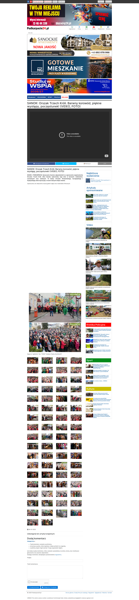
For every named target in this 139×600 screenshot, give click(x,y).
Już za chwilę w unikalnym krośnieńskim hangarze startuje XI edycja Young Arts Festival (101, 213)
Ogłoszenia (72, 29)
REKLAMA (65, 97)
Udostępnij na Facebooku (42, 163)
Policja (93, 29)
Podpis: (29, 557)
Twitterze (66, 163)
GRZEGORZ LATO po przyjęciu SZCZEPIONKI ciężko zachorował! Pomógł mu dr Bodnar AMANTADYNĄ (101, 366)
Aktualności (62, 1)
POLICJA (57, 97)
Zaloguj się (101, 1)
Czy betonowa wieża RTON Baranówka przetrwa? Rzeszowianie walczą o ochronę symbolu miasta (102, 399)
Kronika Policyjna (96, 324)
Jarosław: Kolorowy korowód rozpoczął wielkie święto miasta (101, 394)
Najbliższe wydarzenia (93, 174)
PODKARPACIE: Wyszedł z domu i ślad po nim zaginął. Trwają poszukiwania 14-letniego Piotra (101, 335)
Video (90, 225)
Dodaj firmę (48, 1)
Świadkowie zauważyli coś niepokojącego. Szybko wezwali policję (101, 346)
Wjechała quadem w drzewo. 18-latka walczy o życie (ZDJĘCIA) (101, 371)
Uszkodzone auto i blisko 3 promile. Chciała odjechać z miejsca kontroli (102, 350)
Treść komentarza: (32, 564)
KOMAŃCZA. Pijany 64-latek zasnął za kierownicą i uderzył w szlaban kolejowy (101, 340)
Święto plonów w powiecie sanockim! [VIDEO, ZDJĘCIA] (98, 318)
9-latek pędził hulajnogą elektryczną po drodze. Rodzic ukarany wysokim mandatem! (102, 330)
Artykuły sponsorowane (95, 189)
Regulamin (91, 592)
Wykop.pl (87, 163)
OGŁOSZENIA (41, 97)
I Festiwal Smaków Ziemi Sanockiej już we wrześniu (101, 409)
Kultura (90, 388)
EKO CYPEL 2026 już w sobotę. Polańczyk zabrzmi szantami (100, 195)
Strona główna (70, 592)
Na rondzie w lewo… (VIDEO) (100, 380)
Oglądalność (98, 592)
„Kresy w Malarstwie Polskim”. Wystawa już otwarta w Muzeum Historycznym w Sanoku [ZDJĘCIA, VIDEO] (101, 416)
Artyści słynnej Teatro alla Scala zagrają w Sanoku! (101, 404)
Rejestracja (108, 1)
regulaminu (58, 554)
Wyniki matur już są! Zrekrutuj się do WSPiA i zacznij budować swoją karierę (102, 201)
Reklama (55, 1)
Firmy (79, 29)
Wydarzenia (101, 29)
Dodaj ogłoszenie (38, 1)
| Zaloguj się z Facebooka (50, 587)
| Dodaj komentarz (34, 587)
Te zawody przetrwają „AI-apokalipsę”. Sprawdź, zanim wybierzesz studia (100, 218)
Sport (86, 29)
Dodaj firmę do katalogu (81, 592)
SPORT (50, 97)
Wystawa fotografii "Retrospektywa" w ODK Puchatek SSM (100, 180)
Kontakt (110, 592)
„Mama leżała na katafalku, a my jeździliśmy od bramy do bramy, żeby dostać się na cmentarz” (101, 377)
